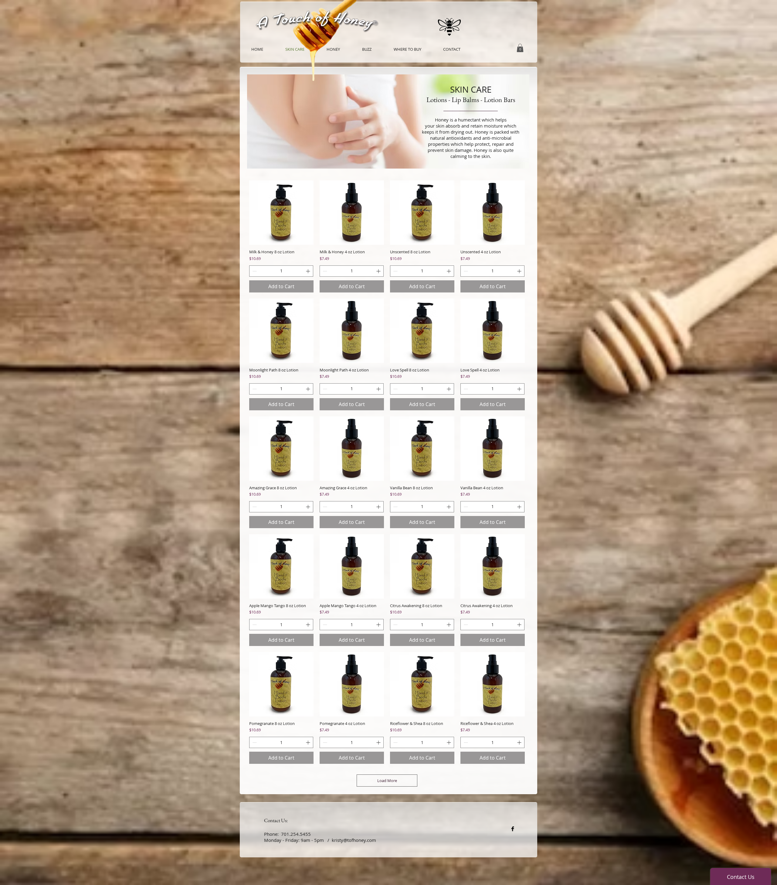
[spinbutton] (281, 271)
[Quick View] (281, 212)
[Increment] (308, 271)
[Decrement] (254, 271)
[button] (520, 48)
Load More (387, 780)
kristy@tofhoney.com (354, 840)
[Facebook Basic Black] (512, 828)
